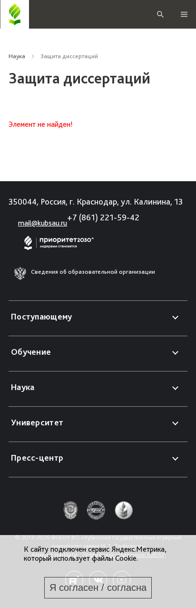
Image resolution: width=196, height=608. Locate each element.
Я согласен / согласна (98, 587)
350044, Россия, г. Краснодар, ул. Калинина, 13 (96, 201)
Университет (37, 422)
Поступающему (41, 316)
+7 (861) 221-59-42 (103, 217)
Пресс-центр (37, 458)
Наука (17, 56)
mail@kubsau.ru (42, 222)
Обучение (31, 352)
